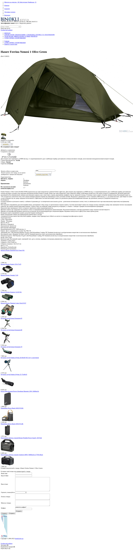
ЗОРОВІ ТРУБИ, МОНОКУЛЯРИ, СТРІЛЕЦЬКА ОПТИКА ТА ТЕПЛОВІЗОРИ (29, 34)
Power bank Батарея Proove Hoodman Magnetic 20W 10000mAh (20, 391)
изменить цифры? (20, 507)
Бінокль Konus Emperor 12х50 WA (11, 292)
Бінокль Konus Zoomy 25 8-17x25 (11, 264)
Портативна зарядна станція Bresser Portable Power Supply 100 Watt (21, 438)
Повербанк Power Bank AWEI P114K (12, 424)
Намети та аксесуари (10, 44)
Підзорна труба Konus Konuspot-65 (11, 318)
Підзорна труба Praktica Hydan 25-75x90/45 (14, 374)
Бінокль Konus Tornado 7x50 (9, 275)
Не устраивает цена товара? (10, 147)
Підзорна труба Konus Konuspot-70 (11, 347)
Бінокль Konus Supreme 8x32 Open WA (13, 250)
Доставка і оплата (9, 12)
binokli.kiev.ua (19, 538)
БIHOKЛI (7, 33)
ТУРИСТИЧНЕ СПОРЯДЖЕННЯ (15, 38)
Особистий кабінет (6, 30)
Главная (6, 41)
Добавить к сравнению (8, 150)
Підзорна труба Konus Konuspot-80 (11, 330)
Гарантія (7, 9)
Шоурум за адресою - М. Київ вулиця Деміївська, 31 (20, 2)
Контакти (7, 15)
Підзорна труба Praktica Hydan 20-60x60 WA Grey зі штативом (20, 357)
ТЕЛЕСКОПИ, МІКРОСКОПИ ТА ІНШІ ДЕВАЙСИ (20, 36)
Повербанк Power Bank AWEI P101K (12, 408)
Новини (6, 5)
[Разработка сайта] (4, 537)
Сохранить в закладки (7, 151)
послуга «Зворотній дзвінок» (16, 23)
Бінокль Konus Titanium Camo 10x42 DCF (13, 303)
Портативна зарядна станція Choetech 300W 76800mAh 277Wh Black (22, 454)
